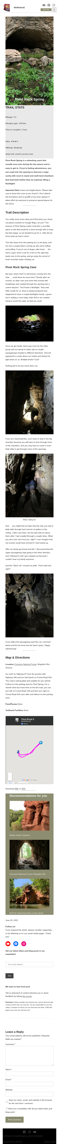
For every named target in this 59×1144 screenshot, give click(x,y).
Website (8, 1090)
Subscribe (46, 9)
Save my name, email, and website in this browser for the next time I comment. (30, 1102)
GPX (23, 789)
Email (8, 1079)
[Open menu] (54, 10)
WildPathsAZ (19, 8)
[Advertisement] (29, 77)
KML (17, 789)
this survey (27, 996)
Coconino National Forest (25, 664)
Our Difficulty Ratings (12, 1141)
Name (8, 1069)
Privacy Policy (50, 1141)
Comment (10, 1044)
